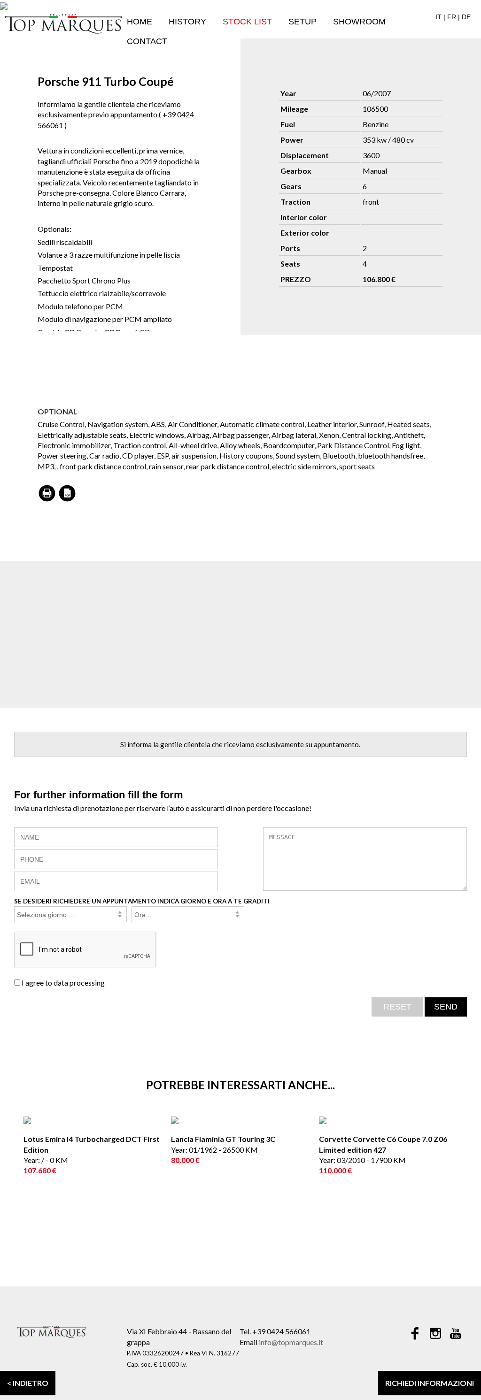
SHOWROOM (359, 21)
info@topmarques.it (291, 1342)
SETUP (302, 21)
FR (451, 17)
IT (438, 17)
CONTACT (147, 41)
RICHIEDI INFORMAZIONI (429, 1382)
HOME (139, 21)
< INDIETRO (27, 1382)
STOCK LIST (247, 21)
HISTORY (187, 21)
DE (466, 17)
